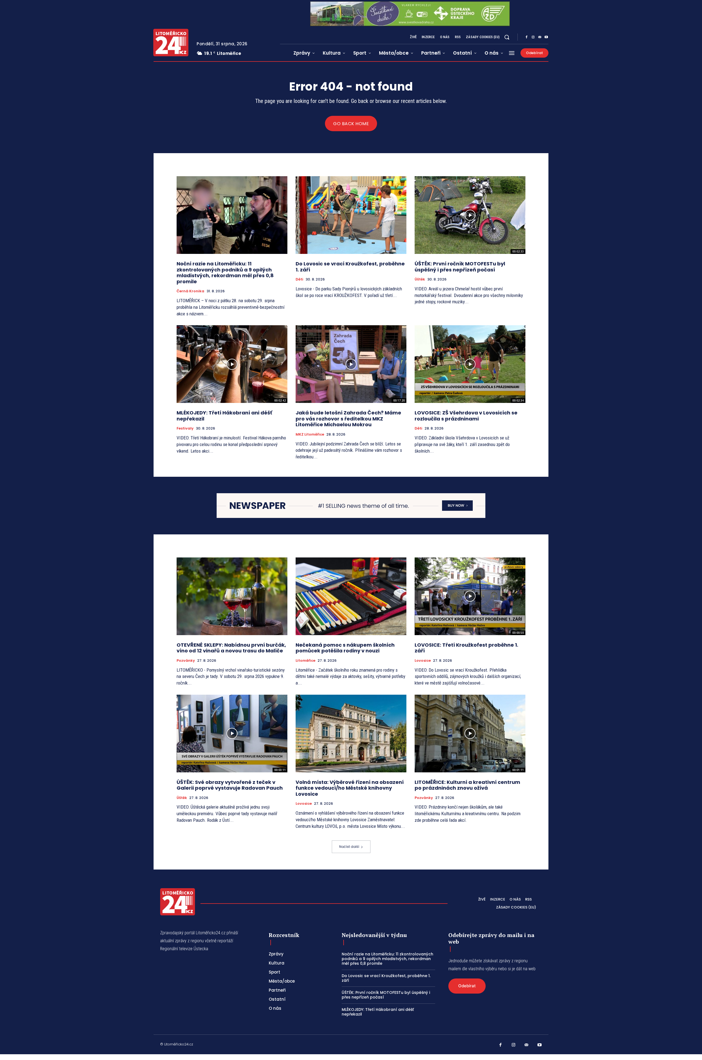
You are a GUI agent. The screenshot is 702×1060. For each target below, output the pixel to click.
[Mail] (539, 37)
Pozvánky (186, 660)
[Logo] (170, 42)
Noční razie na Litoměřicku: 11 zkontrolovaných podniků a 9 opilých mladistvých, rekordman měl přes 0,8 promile (225, 272)
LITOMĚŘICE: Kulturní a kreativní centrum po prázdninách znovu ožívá (467, 785)
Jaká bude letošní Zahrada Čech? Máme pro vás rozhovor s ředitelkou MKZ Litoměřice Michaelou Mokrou (348, 418)
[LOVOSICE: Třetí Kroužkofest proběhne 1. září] (470, 596)
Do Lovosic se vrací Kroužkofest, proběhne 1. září (350, 266)
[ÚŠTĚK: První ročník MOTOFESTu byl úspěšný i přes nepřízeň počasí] (470, 215)
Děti (299, 279)
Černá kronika (190, 291)
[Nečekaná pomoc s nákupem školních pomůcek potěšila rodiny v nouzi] (351, 596)
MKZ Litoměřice (310, 434)
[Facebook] (526, 37)
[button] (506, 37)
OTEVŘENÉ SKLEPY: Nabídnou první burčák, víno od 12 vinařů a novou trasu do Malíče (231, 647)
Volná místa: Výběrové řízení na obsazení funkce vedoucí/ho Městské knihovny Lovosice (350, 788)
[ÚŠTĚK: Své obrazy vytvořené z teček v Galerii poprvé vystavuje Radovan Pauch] (232, 733)
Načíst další (349, 846)
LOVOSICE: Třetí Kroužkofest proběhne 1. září (466, 647)
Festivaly (185, 428)
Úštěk (420, 279)
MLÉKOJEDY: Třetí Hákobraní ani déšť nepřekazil (224, 415)
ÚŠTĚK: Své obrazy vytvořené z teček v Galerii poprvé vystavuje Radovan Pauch (230, 785)
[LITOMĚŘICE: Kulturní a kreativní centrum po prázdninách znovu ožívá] (470, 733)
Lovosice (423, 660)
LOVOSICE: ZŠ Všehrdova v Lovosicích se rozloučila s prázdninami (466, 415)
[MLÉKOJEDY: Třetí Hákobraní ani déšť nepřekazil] (232, 364)
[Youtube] (546, 37)
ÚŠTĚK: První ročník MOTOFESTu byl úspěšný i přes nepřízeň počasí (460, 266)
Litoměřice (305, 660)
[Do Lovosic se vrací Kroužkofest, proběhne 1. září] (351, 215)
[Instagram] (533, 37)
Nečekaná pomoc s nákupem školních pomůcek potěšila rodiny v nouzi (345, 647)
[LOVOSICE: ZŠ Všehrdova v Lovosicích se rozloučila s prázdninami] (470, 364)
